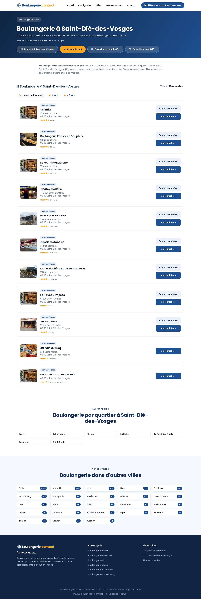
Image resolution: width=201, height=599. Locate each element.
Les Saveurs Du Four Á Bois (57, 374)
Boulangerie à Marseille (100, 555)
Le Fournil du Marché (54, 162)
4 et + (55, 95)
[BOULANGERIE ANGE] (28, 218)
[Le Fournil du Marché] (28, 165)
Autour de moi (74, 49)
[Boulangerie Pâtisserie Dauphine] (28, 139)
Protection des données (110, 589)
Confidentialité (90, 589)
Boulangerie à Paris (98, 550)
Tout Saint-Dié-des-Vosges (39, 49)
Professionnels (114, 5)
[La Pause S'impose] (28, 298)
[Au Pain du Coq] (28, 350)
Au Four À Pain (49, 321)
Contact (132, 5)
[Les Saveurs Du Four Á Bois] (28, 375)
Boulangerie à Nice (98, 564)
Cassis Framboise (52, 242)
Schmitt (45, 109)
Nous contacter (151, 560)
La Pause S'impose (52, 295)
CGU (80, 589)
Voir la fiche (167, 116)
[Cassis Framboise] (28, 245)
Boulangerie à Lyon (98, 560)
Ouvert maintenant (32, 95)
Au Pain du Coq (50, 348)
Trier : (163, 86)
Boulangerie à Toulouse (100, 569)
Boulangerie (38, 5)
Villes (99, 5)
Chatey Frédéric (51, 189)
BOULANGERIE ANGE (53, 215)
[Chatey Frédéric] (28, 192)
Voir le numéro (170, 108)
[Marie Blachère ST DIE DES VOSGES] (28, 271)
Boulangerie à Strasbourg (101, 574)
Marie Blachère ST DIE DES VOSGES (62, 268)
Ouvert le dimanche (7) (107, 49)
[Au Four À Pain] (28, 324)
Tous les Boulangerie (154, 550)
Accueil (70, 5)
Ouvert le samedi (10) (143, 49)
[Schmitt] (28, 112)
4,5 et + (71, 95)
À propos (127, 589)
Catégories (84, 5)
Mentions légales (68, 589)
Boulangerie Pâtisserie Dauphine (62, 136)
